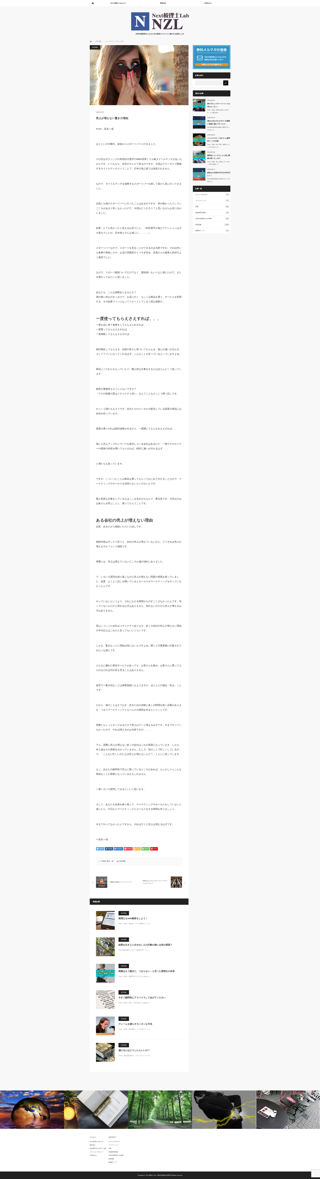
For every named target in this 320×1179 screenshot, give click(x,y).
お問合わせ (208, 3)
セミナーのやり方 (211, 194)
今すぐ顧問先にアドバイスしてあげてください (142, 997)
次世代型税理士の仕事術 (211, 218)
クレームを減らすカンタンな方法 (135, 1024)
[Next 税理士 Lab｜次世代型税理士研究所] (160, 30)
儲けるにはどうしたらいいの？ (134, 1050)
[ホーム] (93, 3)
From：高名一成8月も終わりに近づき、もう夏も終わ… (218, 111)
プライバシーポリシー (97, 1152)
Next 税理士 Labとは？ (118, 3)
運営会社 (163, 3)
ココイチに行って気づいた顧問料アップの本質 (218, 139)
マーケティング (211, 200)
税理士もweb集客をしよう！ (133, 918)
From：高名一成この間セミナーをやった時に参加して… (218, 163)
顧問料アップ (211, 230)
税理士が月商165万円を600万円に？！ (218, 174)
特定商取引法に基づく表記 (98, 1148)
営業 (211, 206)
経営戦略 (95, 47)
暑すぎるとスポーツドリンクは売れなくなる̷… (218, 105)
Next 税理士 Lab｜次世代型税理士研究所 (158, 1175)
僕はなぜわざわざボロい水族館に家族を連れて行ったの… (218, 122)
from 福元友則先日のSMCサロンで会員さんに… (218, 180)
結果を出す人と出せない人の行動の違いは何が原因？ (145, 945)
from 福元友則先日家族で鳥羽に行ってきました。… (218, 128)
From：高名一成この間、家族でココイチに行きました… (218, 146)
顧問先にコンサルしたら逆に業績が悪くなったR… (218, 156)
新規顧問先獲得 (211, 212)
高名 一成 (110, 861)
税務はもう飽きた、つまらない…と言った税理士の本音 (146, 971)
